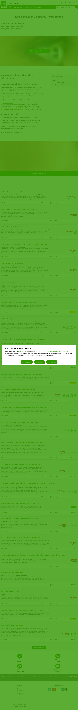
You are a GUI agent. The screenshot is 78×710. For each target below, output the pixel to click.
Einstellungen (39, 362)
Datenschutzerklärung (52, 351)
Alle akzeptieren (26, 362)
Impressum (66, 351)
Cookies (20, 351)
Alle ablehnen (52, 362)
